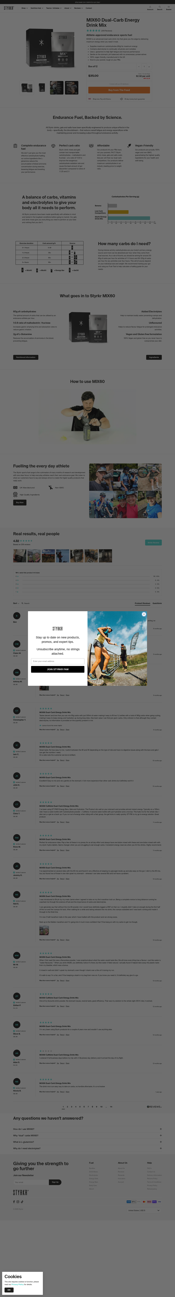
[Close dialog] (144, 614)
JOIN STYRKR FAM (58, 669)
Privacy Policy (18, 1284)
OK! (9, 1290)
